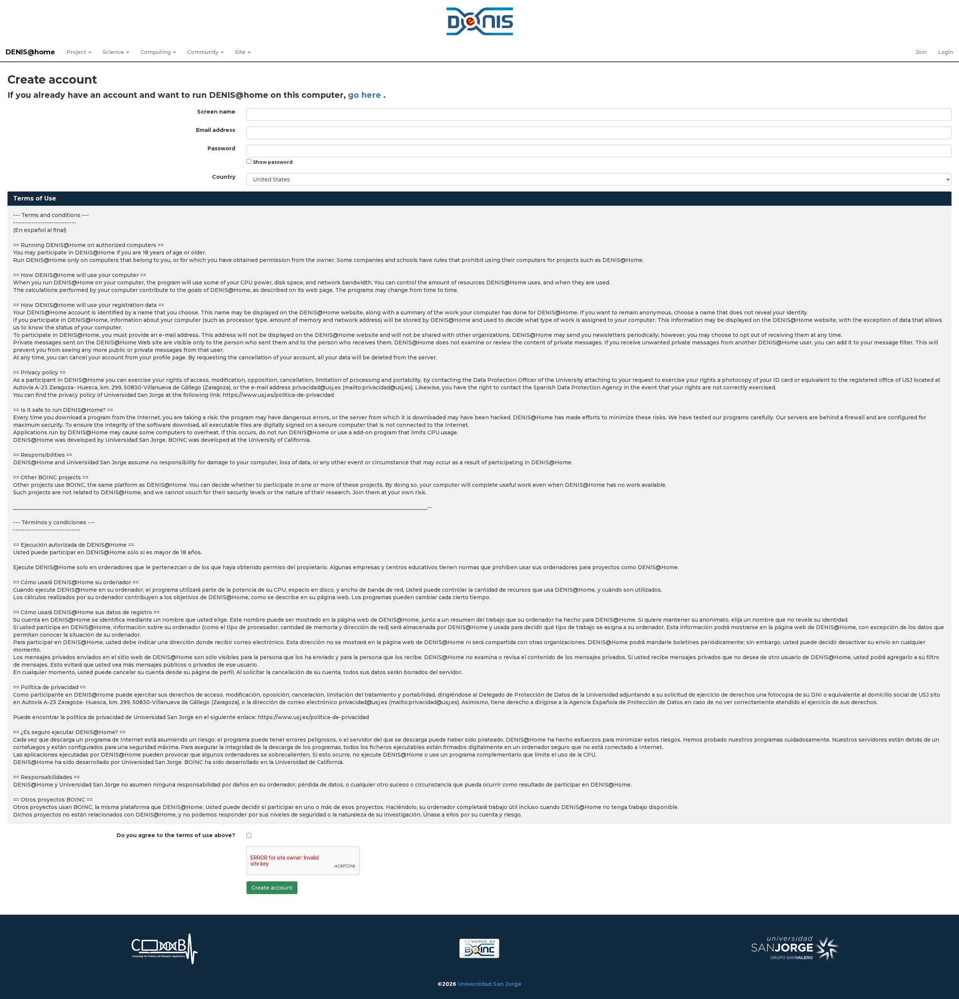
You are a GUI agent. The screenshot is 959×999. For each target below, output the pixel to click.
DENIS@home (30, 52)
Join (921, 52)
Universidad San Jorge (489, 984)
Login (945, 52)
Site (241, 52)
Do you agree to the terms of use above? (176, 835)
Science (114, 52)
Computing (156, 52)
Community (203, 52)
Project (77, 52)
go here (365, 95)
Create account (272, 887)
